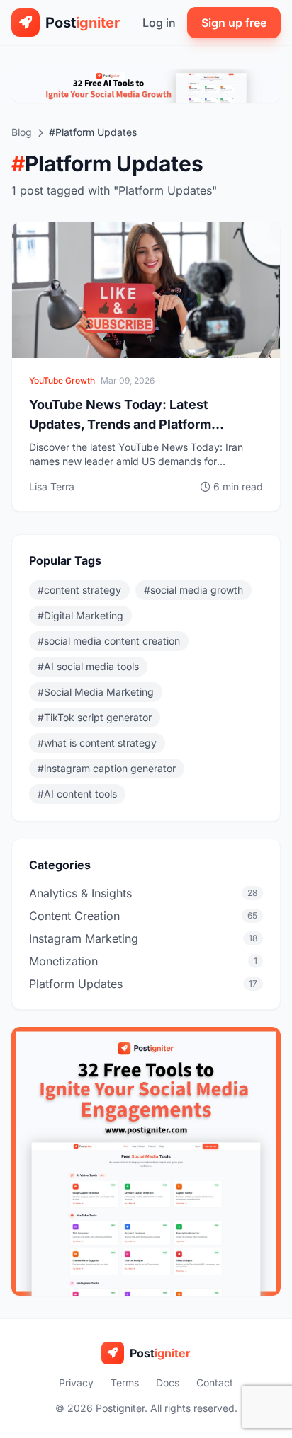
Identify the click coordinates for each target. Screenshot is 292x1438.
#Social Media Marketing (96, 692)
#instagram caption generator (107, 768)
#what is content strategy (97, 743)
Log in (159, 23)
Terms (125, 1382)
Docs (167, 1382)
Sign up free (233, 23)
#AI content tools (77, 794)
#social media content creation (109, 641)
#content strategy (79, 590)
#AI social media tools (88, 666)
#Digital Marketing (80, 615)
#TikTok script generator (95, 717)
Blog (21, 132)
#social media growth (193, 590)
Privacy (76, 1382)
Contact (214, 1382)
